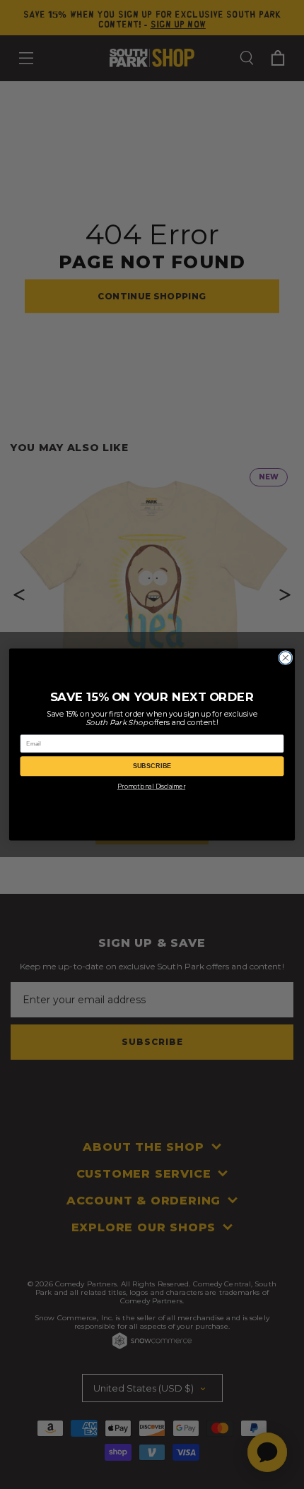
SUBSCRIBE (152, 766)
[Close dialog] (285, 658)
